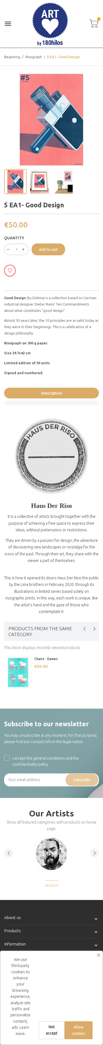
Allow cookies (78, 1030)
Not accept (51, 1030)
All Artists (51, 885)
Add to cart (48, 249)
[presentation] (84, 628)
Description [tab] (51, 393)
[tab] (51, 402)
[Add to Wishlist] (10, 271)
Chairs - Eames (46, 659)
